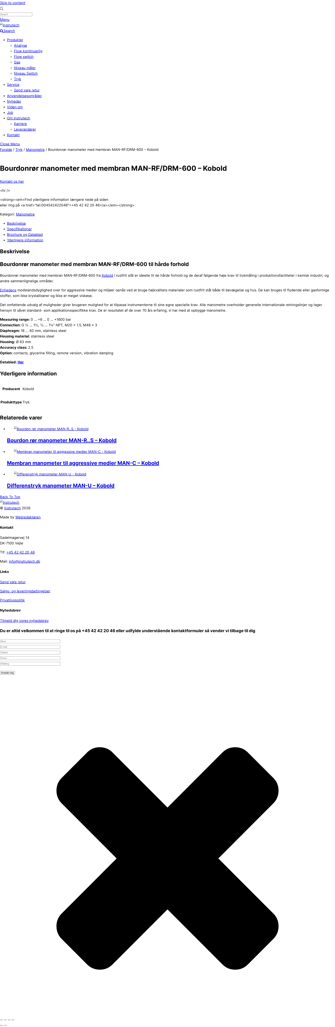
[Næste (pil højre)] (5, 1025)
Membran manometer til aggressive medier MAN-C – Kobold (83, 463)
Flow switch (24, 57)
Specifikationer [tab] (19, 229)
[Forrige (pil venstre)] (1, 1025)
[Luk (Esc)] (13, 1019)
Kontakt (13, 135)
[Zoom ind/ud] (1, 1019)
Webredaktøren (28, 517)
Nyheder (14, 101)
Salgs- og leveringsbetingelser (25, 591)
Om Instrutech (18, 118)
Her (21, 362)
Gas (17, 62)
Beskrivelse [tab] (16, 223)
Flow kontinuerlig (28, 51)
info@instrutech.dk (24, 561)
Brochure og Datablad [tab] (25, 234)
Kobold (107, 275)
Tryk (17, 79)
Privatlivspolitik (12, 600)
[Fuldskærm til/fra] (5, 1019)
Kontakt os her (12, 181)
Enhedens (8, 290)
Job (10, 112)
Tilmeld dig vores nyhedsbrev (24, 621)
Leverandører (25, 129)
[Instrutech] (9, 25)
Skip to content (12, 3)
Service (13, 84)
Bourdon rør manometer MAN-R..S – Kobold (62, 440)
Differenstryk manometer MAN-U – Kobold (60, 485)
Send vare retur (27, 90)
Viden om (15, 107)
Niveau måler (25, 68)
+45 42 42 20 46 (20, 552)
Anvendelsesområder (24, 96)
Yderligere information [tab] (25, 240)
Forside (6, 150)
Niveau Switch (26, 73)
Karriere (20, 124)
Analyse (20, 45)
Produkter (15, 40)
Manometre (35, 150)
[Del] (9, 1019)
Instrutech (12, 508)
